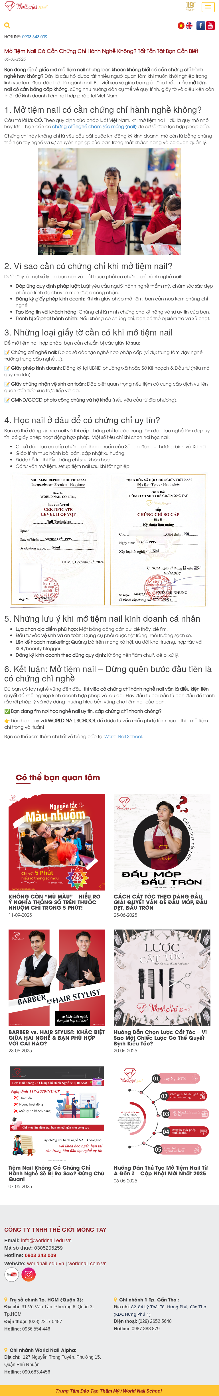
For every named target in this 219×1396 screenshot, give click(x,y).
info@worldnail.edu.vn (46, 1240)
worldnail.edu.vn (45, 1263)
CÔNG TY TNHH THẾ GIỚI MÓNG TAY (55, 1230)
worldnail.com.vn (87, 1263)
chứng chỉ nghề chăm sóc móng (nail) (94, 126)
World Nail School (123, 736)
